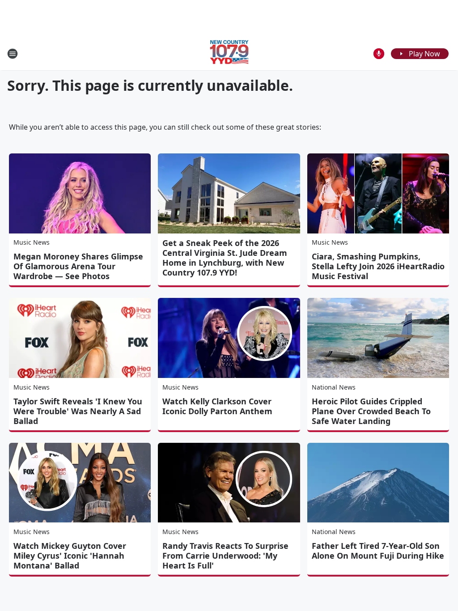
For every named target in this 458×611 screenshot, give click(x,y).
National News (334, 387)
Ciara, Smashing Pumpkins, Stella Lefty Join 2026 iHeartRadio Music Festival (378, 266)
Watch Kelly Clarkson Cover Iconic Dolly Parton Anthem (217, 406)
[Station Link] (229, 53)
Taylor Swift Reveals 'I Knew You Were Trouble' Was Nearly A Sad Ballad (77, 411)
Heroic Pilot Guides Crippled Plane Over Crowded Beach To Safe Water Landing (371, 411)
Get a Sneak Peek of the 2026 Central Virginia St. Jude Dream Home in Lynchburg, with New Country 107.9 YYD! (224, 257)
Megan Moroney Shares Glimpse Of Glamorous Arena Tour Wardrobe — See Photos (78, 266)
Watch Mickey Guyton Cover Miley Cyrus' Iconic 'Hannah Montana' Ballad (69, 555)
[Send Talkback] (378, 53)
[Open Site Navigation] (12, 53)
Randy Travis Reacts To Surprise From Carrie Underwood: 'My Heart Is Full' (225, 555)
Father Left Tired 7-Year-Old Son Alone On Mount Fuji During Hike (378, 550)
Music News (31, 242)
